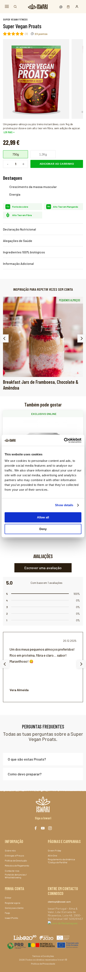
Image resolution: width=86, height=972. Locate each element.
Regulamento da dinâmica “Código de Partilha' (61, 860)
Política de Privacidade (43, 963)
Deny (43, 529)
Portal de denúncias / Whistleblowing (16, 876)
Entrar (8, 897)
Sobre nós (10, 850)
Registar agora (12, 902)
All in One (52, 855)
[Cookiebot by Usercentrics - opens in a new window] (63, 440)
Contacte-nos (12, 870)
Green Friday (54, 850)
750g (15, 154)
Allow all (43, 517)
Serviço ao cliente (14, 907)
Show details (64, 505)
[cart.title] (67, 6)
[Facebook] (35, 828)
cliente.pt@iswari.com (59, 901)
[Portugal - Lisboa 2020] (43, 945)
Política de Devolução (16, 860)
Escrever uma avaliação (43, 568)
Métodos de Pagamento (17, 865)
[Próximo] (81, 338)
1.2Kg (43, 154)
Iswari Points (11, 917)
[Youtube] (43, 828)
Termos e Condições (43, 956)
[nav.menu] (7, 6)
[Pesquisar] (15, 6)
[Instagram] (50, 828)
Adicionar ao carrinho (57, 164)
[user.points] (61, 6)
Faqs (7, 912)
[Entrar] (77, 6)
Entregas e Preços (14, 855)
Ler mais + (9, 132)
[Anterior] (5, 338)
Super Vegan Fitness (15, 19)
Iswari (61, 959)
